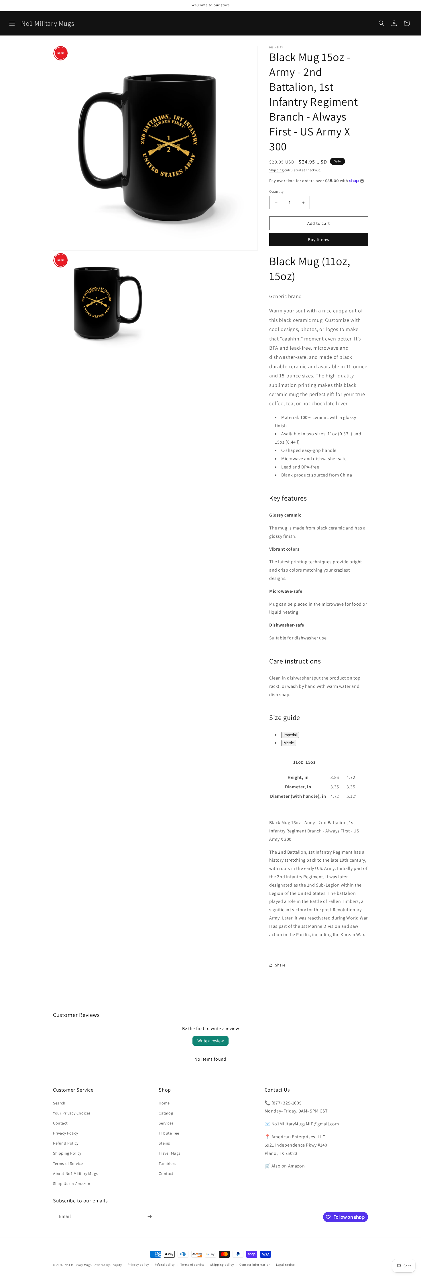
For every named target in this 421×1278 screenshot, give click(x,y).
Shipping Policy (67, 1153)
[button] (12, 23)
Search (59, 1103)
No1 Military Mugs (78, 1265)
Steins (164, 1143)
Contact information (254, 1265)
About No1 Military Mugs (75, 1173)
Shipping (276, 170)
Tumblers (167, 1163)
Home (164, 1103)
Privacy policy (138, 1265)
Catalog (166, 1113)
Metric (289, 743)
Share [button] (280, 965)
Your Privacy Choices (72, 1113)
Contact (60, 1123)
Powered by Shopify (107, 1265)
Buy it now (319, 239)
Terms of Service (68, 1163)
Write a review (210, 1041)
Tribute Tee (169, 1133)
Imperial (290, 735)
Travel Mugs (169, 1153)
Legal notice (285, 1265)
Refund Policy (65, 1143)
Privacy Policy (65, 1133)
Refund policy (164, 1265)
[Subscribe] (149, 1216)
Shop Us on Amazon (71, 1183)
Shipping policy (222, 1265)
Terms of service (192, 1265)
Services (166, 1123)
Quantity (276, 191)
